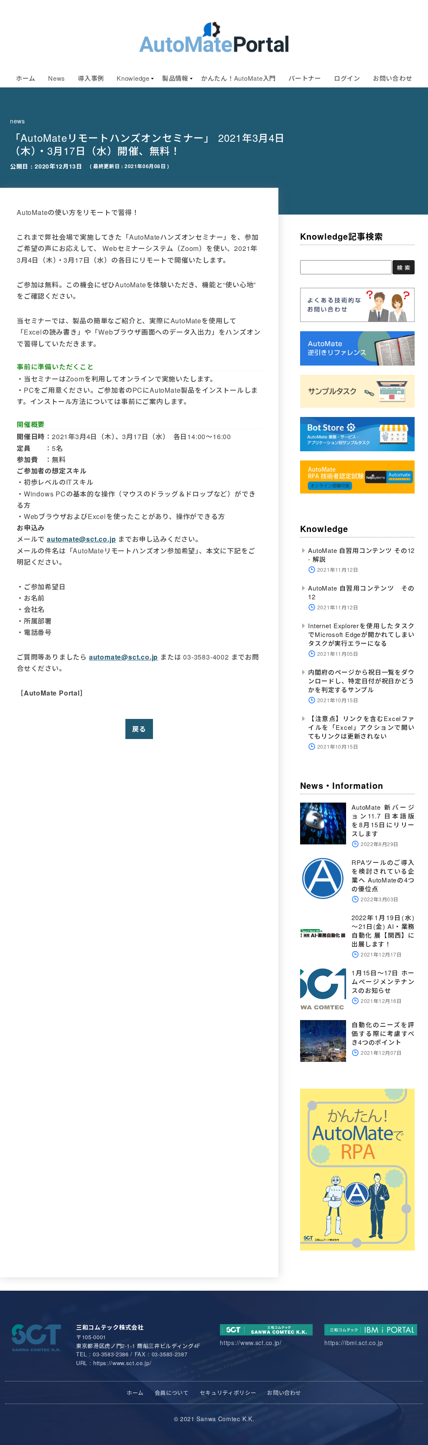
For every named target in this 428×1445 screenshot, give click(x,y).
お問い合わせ (393, 78)
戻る (139, 729)
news (17, 121)
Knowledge (133, 78)
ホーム (26, 78)
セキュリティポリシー (228, 1392)
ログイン (347, 78)
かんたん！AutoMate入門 (238, 78)
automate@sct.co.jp (81, 539)
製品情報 (175, 78)
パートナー (304, 78)
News (56, 78)
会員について (172, 1392)
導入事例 (91, 78)
